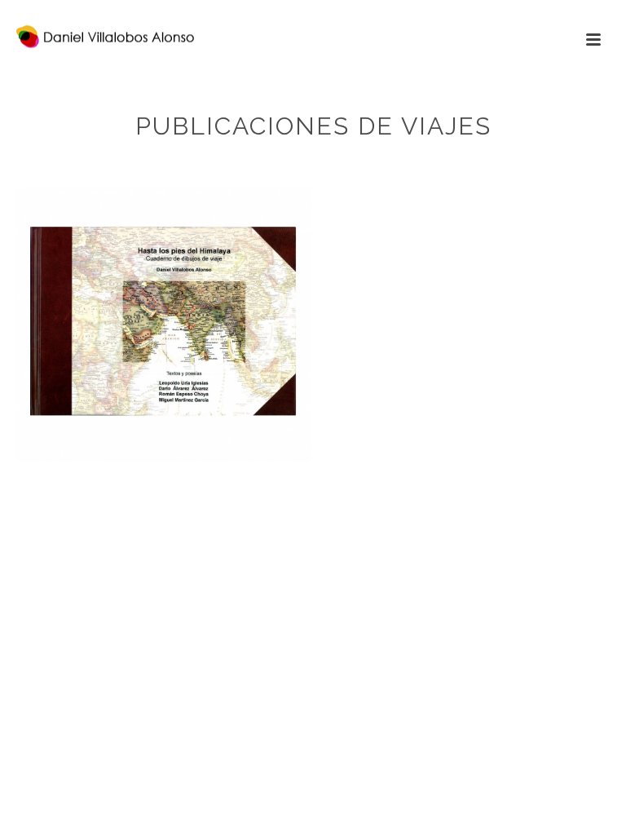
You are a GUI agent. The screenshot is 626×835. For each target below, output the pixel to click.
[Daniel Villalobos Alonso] (89, 36)
